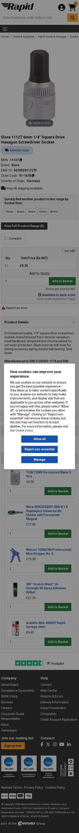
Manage (39, 459)
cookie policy (24, 430)
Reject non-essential (40, 449)
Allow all (40, 439)
